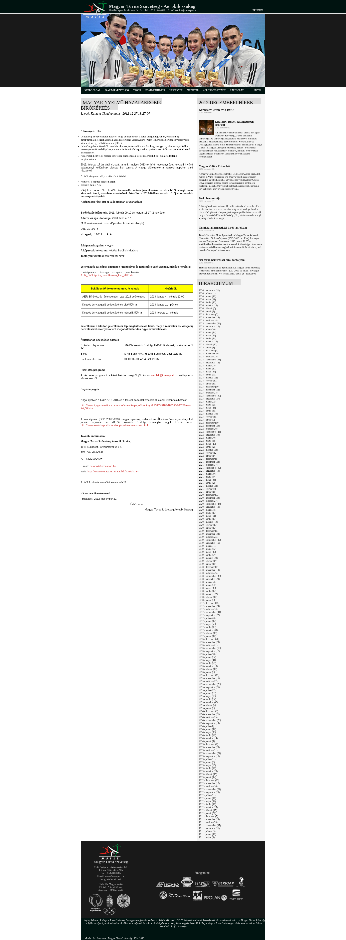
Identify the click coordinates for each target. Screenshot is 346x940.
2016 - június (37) (207, 657)
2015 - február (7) (207, 705)
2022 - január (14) (207, 455)
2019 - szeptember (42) (210, 540)
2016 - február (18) (208, 669)
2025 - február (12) (208, 344)
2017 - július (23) (207, 618)
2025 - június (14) (207, 332)
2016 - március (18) (208, 666)
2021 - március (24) (208, 485)
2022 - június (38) (207, 440)
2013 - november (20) (209, 747)
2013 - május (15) (207, 765)
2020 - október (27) (208, 500)
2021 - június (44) (207, 476)
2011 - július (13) (207, 831)
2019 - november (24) (209, 534)
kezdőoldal (92, 90)
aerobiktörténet (214, 90)
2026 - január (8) (207, 311)
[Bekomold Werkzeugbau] (167, 887)
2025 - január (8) (207, 347)
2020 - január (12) (207, 527)
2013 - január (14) (207, 777)
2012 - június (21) (207, 798)
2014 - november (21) (209, 714)
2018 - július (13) (207, 582)
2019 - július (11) (207, 546)
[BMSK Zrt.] (202, 887)
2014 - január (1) (207, 741)
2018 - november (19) (209, 570)
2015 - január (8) (207, 708)
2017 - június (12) (207, 621)
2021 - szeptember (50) (210, 467)
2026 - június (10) (207, 296)
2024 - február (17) (208, 380)
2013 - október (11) (208, 750)
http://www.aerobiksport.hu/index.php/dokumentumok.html (114, 425)
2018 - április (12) (207, 591)
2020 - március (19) (208, 521)
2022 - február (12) (208, 452)
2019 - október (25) (208, 537)
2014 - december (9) (208, 711)
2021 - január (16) (207, 491)
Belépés (257, 10)
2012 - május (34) (207, 801)
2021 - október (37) (208, 464)
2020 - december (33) (209, 494)
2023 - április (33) (207, 410)
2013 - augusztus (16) (209, 756)
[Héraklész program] (241, 887)
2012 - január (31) (207, 813)
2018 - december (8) (208, 567)
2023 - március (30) (208, 413)
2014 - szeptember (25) (210, 720)
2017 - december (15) (209, 603)
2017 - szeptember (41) (210, 612)
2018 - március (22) (208, 594)
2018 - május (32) (207, 588)
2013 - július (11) (207, 759)
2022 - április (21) (207, 446)
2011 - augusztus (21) (209, 828)
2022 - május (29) (207, 443)
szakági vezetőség (117, 90)
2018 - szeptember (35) (210, 576)
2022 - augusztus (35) (209, 434)
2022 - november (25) (209, 425)
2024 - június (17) (207, 368)
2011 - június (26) (207, 834)
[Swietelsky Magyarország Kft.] (187, 887)
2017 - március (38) (208, 630)
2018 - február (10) (208, 597)
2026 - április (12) (207, 302)
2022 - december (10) (209, 422)
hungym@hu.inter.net (111, 879)
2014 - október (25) (208, 717)
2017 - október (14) (208, 609)
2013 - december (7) (208, 744)
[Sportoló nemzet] (197, 900)
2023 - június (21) (207, 404)
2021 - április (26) (207, 482)
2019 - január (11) (207, 564)
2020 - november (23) (209, 497)
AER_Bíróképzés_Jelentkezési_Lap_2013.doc (107, 275)
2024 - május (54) (207, 371)
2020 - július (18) (207, 509)
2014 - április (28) (207, 735)
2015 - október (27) (208, 681)
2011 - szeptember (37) (210, 825)
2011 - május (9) (207, 837)
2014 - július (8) (206, 726)
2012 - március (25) (208, 807)
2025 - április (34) (207, 338)
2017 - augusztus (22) (209, 615)
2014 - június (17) (207, 729)
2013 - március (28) (208, 771)
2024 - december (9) (208, 350)
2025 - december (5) (208, 314)
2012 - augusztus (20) (209, 792)
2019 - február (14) (208, 561)
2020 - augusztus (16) (209, 506)
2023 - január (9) (207, 419)
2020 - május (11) (207, 515)
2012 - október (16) (208, 786)
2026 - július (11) (207, 293)
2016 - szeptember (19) (210, 648)
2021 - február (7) (207, 488)
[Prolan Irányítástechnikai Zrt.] (215, 900)
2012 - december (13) (209, 780)
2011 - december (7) (208, 816)
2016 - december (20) (209, 639)
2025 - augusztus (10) (209, 326)
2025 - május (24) (207, 335)
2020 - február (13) (208, 524)
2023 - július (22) (207, 401)
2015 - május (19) (207, 696)
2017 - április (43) (207, 627)
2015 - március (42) (208, 702)
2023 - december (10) (209, 386)
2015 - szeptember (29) (210, 684)
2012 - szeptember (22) (210, 789)
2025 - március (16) (208, 341)
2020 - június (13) (207, 512)
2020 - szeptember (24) (210, 503)
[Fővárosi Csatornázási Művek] (174, 900)
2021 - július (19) (207, 473)
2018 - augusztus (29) (209, 579)
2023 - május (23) (207, 407)
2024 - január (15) (207, 383)
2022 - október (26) (208, 428)
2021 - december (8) (208, 458)
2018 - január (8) (207, 600)
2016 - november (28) (209, 642)
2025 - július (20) (207, 329)
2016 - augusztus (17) (209, 651)
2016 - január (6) (207, 672)
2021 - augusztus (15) (209, 470)
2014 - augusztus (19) (209, 723)
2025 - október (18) (208, 320)
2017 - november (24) (209, 606)
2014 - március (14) (208, 738)
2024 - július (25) (207, 365)
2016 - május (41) (207, 660)
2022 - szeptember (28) (210, 431)
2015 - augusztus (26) (209, 687)
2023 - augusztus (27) (209, 398)
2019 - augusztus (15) (209, 543)
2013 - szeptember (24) (210, 753)
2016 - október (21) (208, 645)
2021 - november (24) (209, 461)
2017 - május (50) (207, 624)
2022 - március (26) (208, 449)
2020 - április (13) (207, 518)
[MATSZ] (111, 859)
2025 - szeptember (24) (210, 323)
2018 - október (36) (208, 573)
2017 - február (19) (208, 633)
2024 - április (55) (207, 374)
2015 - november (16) (209, 678)
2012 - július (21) (207, 795)
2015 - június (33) (207, 693)
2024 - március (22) (208, 377)
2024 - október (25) (208, 356)
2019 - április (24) (207, 555)
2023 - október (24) (208, 392)
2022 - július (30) (207, 437)
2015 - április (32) (207, 699)
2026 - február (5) (207, 308)
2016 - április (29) (207, 663)
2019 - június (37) (207, 549)
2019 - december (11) (209, 531)
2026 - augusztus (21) (209, 290)
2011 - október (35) (208, 822)
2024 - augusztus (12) (209, 362)
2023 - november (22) (209, 389)
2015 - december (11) (209, 675)
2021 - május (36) (207, 479)
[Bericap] (223, 887)
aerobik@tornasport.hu (164, 375)
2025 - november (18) (209, 317)
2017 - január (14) (207, 636)
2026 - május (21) (207, 299)
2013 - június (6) (207, 762)
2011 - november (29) (209, 819)
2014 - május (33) (207, 732)
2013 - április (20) (207, 768)
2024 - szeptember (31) (210, 359)
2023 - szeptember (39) (210, 395)
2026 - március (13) (208, 305)
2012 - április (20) (207, 804)
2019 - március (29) (208, 558)
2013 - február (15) (208, 774)
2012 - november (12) (209, 783)
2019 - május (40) (207, 552)
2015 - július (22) (207, 690)
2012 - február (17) (208, 810)
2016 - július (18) (207, 654)
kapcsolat (236, 90)
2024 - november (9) (208, 353)
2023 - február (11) (208, 416)
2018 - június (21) (207, 585)
